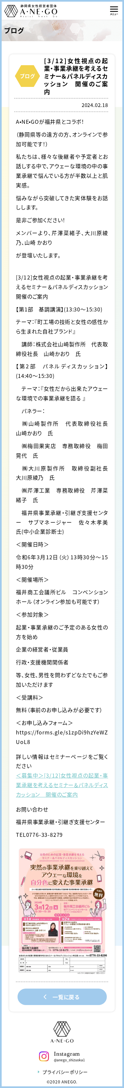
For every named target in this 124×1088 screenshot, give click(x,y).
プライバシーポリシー (65, 1072)
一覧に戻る (66, 997)
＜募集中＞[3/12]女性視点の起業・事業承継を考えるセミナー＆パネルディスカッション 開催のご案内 (62, 784)
